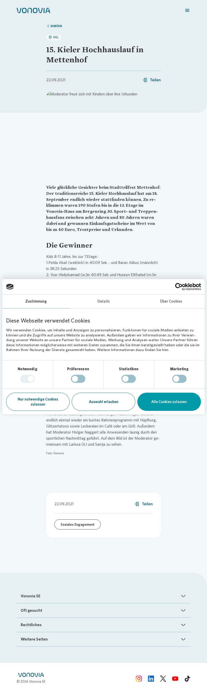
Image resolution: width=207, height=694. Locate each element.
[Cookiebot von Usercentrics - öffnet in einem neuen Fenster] (179, 286)
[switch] (78, 379)
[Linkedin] (151, 678)
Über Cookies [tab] (171, 301)
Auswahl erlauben (103, 401)
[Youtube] (175, 678)
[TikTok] (187, 678)
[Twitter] (163, 678)
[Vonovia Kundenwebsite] (33, 10)
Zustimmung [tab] (36, 301)
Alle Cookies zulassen (169, 401)
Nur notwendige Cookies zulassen (38, 402)
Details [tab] (103, 301)
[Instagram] (139, 678)
